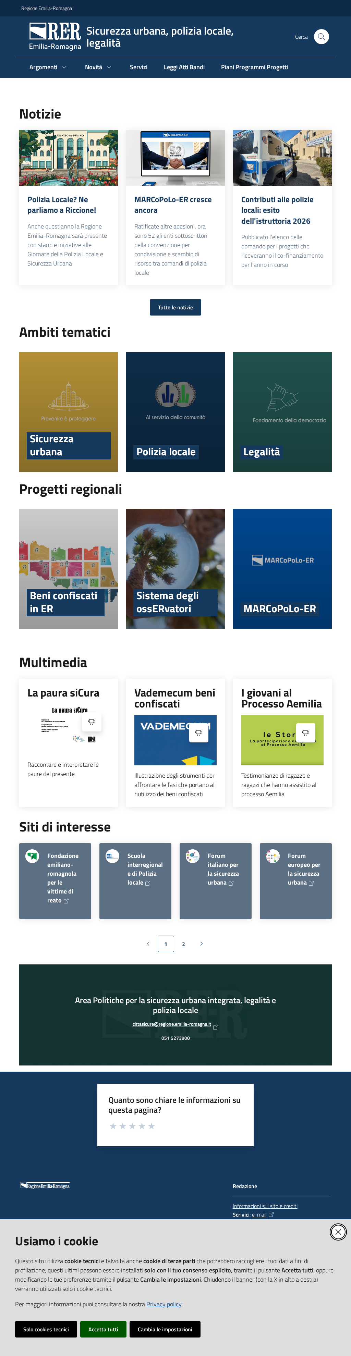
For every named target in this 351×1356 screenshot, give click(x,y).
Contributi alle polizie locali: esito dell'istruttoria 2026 (277, 210)
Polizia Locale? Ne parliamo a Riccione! (61, 204)
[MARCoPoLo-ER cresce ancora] (175, 158)
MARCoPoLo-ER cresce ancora (173, 204)
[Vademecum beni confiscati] (175, 740)
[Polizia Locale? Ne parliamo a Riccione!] (68, 158)
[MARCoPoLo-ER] (282, 569)
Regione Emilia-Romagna (46, 8)
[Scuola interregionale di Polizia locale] (112, 856)
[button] (321, 36)
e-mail (259, 1214)
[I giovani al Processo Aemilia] (282, 740)
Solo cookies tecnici (46, 1329)
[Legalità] (282, 412)
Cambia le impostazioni (165, 1329)
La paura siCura (63, 692)
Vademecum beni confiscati (174, 698)
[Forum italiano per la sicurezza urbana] (192, 856)
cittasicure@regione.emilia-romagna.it (172, 1025)
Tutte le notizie (175, 307)
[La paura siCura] (68, 729)
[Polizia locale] (175, 412)
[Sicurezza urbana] (68, 412)
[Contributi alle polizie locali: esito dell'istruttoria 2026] (282, 158)
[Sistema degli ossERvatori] (175, 569)
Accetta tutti (103, 1329)
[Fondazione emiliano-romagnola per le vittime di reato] (32, 856)
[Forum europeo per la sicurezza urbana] (273, 856)
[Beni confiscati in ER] (68, 569)
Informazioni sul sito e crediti (265, 1206)
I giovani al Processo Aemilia (281, 698)
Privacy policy (164, 1304)
